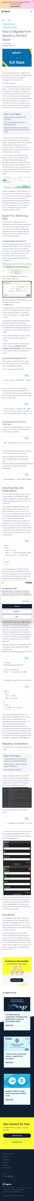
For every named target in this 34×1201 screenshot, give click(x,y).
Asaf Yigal (8, 43)
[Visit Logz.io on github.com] (3, 1176)
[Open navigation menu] (31, 11)
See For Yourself (16, 980)
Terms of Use (15, 1189)
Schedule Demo (17, 1142)
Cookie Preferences (15, 1191)
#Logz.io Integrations (9, 24)
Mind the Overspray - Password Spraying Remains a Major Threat (15, 765)
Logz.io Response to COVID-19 (12, 769)
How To (9, 20)
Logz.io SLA (6, 1191)
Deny (17, 616)
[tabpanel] (17, 4)
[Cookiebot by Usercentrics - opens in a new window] (25, 583)
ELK (11, 147)
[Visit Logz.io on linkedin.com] (9, 1176)
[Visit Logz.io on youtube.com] (12, 1176)
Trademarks (21, 1189)
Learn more (9, 1025)
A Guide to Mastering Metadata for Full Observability (15, 118)
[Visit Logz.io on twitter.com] (6, 1176)
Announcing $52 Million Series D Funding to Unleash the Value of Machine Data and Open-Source (17, 129)
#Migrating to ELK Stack (10, 27)
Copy (26, 375)
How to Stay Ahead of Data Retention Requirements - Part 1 (14, 123)
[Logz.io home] (5, 11)
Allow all (17, 606)
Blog (3, 20)
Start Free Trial (17, 1135)
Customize (16, 611)
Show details (25, 601)
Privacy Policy (7, 1189)
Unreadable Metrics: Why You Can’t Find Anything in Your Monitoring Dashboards (15, 760)
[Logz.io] (17, 1184)
